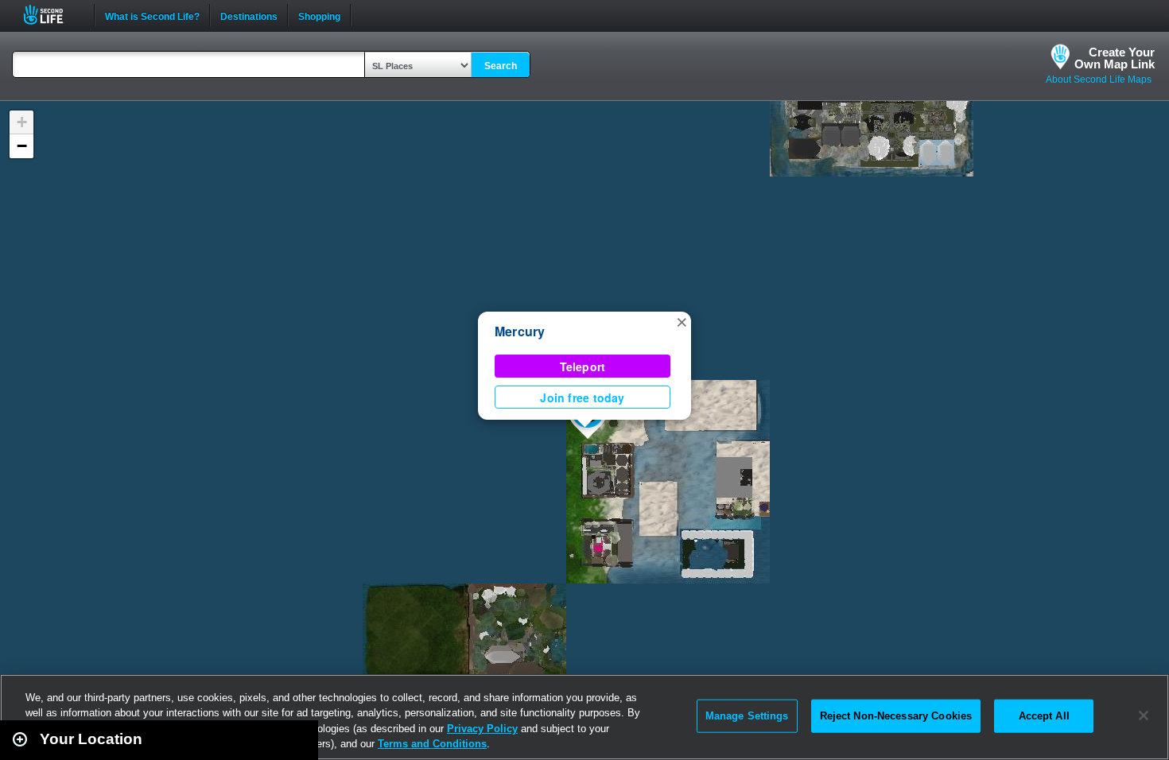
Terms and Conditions (432, 744)
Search (500, 66)
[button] (681, 321)
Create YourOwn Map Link (1114, 58)
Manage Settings (747, 716)
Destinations (249, 15)
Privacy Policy (482, 729)
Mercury (520, 331)
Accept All (1044, 716)
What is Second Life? (152, 15)
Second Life (52, 14)
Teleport (583, 366)
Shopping (319, 15)
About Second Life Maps (1099, 79)
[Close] (1143, 715)
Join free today (582, 397)
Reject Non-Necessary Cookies (896, 716)
